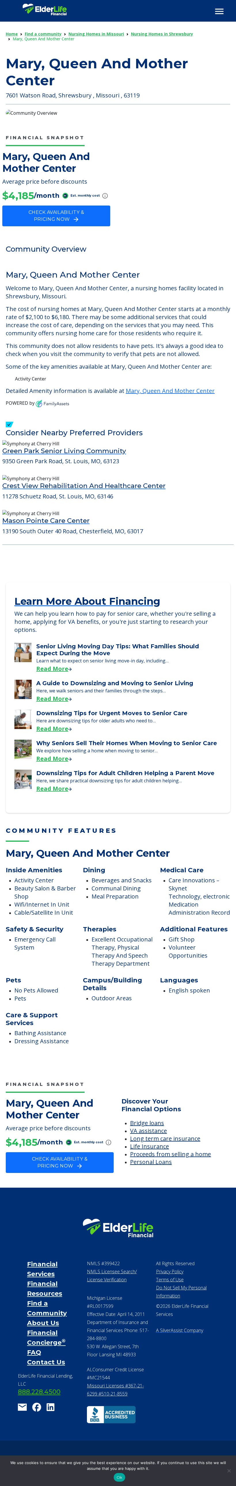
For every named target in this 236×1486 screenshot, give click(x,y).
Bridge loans (147, 1123)
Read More (52, 669)
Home (12, 34)
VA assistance (148, 1131)
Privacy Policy (169, 1271)
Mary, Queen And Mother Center (170, 391)
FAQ (34, 1352)
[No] (229, 1471)
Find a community (43, 34)
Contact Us (46, 1362)
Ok (120, 1477)
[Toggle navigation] (219, 11)
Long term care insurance (165, 1138)
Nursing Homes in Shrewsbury (162, 34)
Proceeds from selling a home (170, 1154)
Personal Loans (151, 1162)
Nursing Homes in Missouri (96, 34)
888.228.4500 (39, 1392)
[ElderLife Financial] (45, 12)
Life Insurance (149, 1146)
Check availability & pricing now (56, 216)
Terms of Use (170, 1279)
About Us (43, 1323)
